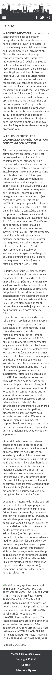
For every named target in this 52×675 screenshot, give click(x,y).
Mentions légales (26, 670)
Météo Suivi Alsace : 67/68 (26, 654)
